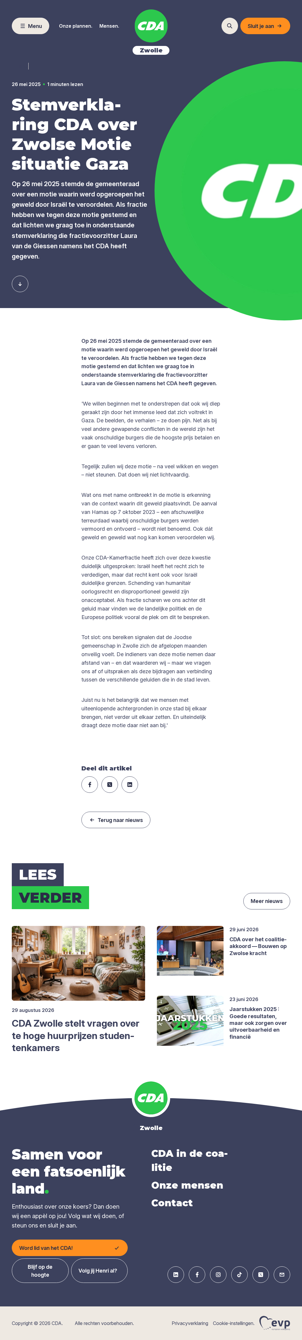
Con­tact (172, 1203)
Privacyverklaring (190, 1323)
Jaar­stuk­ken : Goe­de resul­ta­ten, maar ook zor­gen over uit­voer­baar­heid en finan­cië (258, 1023)
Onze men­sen (187, 1185)
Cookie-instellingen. (234, 1323)
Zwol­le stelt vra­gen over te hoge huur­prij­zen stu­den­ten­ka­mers (75, 1035)
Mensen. (109, 26)
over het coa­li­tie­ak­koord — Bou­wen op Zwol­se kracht (258, 946)
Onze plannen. (75, 26)
